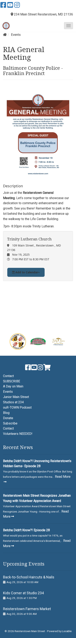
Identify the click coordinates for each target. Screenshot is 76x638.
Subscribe (10, 423)
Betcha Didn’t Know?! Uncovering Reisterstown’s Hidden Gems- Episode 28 (37, 463)
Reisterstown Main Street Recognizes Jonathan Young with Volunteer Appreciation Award (37, 498)
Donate (8, 418)
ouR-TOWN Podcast (17, 407)
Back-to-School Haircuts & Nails (28, 577)
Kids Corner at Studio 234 (23, 593)
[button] (68, 25)
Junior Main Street (16, 397)
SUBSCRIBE (11, 381)
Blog (6, 413)
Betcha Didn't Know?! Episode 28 (26, 530)
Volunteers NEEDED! (17, 434)
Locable (67, 631)
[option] (18, 341)
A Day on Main (13, 386)
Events (16, 35)
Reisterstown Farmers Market (27, 609)
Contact (8, 376)
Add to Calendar (26, 272)
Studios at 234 (13, 402)
